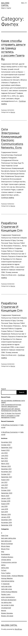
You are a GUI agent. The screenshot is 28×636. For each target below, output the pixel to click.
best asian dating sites (8, 538)
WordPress (18, 629)
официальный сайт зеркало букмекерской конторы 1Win (11, 409)
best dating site (6, 541)
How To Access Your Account (11, 413)
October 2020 (5, 490)
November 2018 (6, 522)
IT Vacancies (5, 584)
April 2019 (4, 512)
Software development (8, 600)
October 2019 (5, 501)
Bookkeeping (5, 554)
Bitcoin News (5, 546)
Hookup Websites (7, 578)
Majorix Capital (9, 625)
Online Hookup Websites (9, 592)
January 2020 (5, 498)
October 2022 (5, 445)
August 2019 (5, 504)
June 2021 (4, 485)
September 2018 (6, 525)
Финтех (13, 112)
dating (3, 565)
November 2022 (6, 442)
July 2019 (4, 506)
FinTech (3, 570)
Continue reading (7, 198)
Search (3, 389)
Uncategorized (6, 608)
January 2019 (5, 517)
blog (2, 551)
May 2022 (4, 458)
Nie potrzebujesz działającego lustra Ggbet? (13, 401)
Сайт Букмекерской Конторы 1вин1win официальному (11, 405)
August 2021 (5, 480)
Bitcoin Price (5, 549)
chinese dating (6, 559)
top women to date (7, 605)
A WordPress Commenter (9, 425)
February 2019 (6, 514)
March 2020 (5, 496)
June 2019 (4, 509)
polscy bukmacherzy (8, 597)
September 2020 (6, 493)
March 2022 (5, 463)
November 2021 (6, 471)
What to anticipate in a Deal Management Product (10, 416)
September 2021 (6, 477)
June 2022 (4, 455)
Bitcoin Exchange (7, 543)
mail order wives (6, 589)
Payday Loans (5, 594)
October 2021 (5, 474)
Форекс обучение (7, 616)
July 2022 (4, 453)
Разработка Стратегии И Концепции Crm (11, 226)
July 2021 (4, 482)
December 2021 (6, 469)
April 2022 (4, 461)
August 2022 (5, 450)
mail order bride (6, 586)
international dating (7, 581)
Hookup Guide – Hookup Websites (12, 576)
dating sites (5, 568)
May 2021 (4, 487)
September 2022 (6, 447)
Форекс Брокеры (7, 613)
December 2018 (6, 520)
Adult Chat (4, 535)
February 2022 (6, 466)
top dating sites (6, 602)
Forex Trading (5, 573)
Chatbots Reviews (7, 557)
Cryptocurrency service (9, 562)
